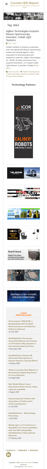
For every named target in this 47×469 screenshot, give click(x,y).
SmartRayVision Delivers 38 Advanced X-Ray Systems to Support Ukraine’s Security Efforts (23, 358)
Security (8, 76)
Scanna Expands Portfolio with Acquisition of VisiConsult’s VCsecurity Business (22, 401)
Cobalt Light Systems (13, 74)
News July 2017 (13, 72)
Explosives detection (28, 74)
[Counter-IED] (24, 19)
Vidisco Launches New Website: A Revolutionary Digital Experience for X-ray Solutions (23, 372)
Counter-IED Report (25, 3)
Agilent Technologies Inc (31, 72)
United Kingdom (17, 76)
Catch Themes (28, 466)
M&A (37, 74)
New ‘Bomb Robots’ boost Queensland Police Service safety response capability (23, 386)
